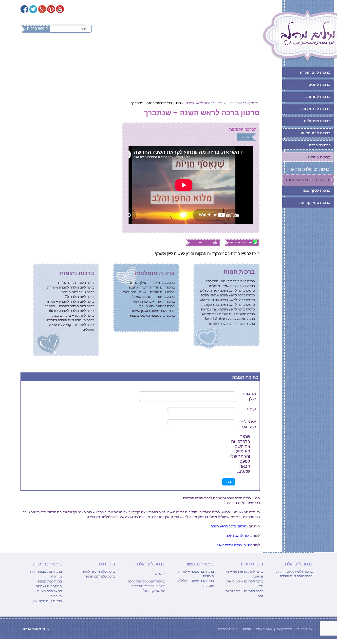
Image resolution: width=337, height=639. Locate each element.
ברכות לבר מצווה (118, 49)
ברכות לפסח (242, 49)
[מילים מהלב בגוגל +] (42, 9)
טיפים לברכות (228, 629)
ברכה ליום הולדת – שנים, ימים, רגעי (149, 292)
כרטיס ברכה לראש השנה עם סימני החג (227, 299)
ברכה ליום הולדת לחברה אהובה (152, 287)
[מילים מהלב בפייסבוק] (24, 9)
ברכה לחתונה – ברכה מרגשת (154, 301)
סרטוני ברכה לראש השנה (228, 526)
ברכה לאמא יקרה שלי (148, 588)
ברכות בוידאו (236, 102)
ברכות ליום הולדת (202, 49)
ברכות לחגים (319, 84)
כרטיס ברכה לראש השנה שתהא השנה (228, 295)
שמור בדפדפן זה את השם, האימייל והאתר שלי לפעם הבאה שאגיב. (240, 453)
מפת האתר (264, 629)
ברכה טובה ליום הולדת (77, 292)
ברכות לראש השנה (239, 535)
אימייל (248, 424)
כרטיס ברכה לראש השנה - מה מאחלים (227, 290)
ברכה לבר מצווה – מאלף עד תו (152, 282)
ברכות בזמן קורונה (315, 202)
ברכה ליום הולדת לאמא (146, 583)
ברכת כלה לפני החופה (99, 576)
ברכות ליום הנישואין (47, 601)
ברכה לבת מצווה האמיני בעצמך (152, 315)
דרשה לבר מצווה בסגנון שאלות (153, 310)
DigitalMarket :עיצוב (36, 629)
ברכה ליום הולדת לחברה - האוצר (231, 323)
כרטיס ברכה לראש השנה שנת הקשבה (228, 304)
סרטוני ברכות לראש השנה (204, 102)
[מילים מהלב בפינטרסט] (51, 9)
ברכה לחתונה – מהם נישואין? (153, 296)
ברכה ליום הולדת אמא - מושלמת (231, 285)
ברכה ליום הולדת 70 (79, 296)
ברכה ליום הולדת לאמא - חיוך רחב (230, 281)
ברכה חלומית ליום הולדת (76, 282)
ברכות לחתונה (159, 49)
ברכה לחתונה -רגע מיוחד (157, 306)
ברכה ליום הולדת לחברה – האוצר (70, 301)
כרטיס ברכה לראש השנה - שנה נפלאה (228, 309)
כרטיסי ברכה (320, 144)
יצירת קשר (285, 629)
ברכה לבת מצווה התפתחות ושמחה (49, 583)
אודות (247, 629)
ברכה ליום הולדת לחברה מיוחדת (70, 287)
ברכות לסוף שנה (317, 190)
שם (251, 409)
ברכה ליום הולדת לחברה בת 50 (71, 310)
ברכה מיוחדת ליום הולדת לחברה (70, 320)
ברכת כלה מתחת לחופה (97, 571)
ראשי (255, 102)
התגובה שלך (249, 396)
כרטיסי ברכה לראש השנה (234, 544)
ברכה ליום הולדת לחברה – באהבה (69, 306)
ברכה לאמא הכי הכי (150, 581)
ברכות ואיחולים (317, 120)
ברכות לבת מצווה (75, 49)
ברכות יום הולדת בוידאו (310, 169)
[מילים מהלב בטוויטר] (33, 9)
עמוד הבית (305, 629)
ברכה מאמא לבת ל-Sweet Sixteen (230, 318)
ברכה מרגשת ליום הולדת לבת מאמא (228, 313)
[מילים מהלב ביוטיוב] (60, 9)
